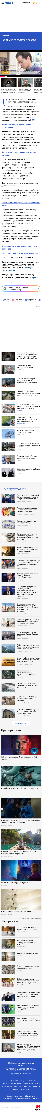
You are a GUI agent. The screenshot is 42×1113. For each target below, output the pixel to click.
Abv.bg (6, 1081)
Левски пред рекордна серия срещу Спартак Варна (28, 1019)
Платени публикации (23, 1098)
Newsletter (18, 300)
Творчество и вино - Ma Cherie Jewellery (26, 522)
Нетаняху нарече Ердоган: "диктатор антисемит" (28, 457)
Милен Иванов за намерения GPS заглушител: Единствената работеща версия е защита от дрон (28, 1047)
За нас (9, 1096)
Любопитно (20, 613)
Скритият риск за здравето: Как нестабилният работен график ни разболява (28, 621)
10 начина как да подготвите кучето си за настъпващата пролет (27, 419)
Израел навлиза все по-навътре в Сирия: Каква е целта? (27, 634)
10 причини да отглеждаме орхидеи (16, 911)
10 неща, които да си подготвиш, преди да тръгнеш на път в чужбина (18, 852)
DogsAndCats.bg (15, 1084)
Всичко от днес (21, 723)
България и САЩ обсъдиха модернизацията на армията (27, 698)
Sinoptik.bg (18, 1086)
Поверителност (8, 1098)
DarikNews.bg (33, 1081)
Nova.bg (4, 1084)
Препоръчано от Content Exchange (30, 918)
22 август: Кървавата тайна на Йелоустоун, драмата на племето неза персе (28, 660)
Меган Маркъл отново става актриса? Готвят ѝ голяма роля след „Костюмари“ (28, 994)
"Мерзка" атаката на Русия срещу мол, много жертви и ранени (28, 445)
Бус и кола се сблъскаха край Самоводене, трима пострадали (27, 686)
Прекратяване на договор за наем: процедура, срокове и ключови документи (28, 406)
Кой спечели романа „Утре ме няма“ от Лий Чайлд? (19, 758)
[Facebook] (21, 1101)
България (5, 36)
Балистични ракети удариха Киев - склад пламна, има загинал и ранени (28, 549)
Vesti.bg (9, 3)
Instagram (33, 277)
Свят (18, 501)
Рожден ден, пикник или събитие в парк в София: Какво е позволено (27, 510)
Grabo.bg (27, 1086)
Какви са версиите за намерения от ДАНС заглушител (25, 368)
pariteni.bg (19, 410)
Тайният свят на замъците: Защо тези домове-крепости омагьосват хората (28, 647)
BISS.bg (37, 1084)
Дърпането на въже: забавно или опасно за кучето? (26, 942)
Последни (26, 3)
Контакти (36, 1098)
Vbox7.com (14, 1081)
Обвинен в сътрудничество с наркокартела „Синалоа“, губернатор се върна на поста (28, 563)
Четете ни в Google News (22, 1073)
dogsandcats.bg (21, 423)
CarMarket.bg (28, 1084)
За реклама (18, 1096)
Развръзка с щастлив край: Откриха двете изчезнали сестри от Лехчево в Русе (28, 497)
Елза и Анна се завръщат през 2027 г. (16, 882)
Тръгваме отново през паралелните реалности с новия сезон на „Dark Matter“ (20, 821)
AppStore (11, 270)
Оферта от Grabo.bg (22, 525)
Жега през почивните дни (27, 953)
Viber (7, 300)
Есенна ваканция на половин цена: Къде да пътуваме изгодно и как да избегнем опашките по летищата (28, 607)
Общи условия (30, 1096)
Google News (31, 300)
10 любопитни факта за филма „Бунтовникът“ (20, 788)
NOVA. (32, 120)
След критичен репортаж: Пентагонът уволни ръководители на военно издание (27, 536)
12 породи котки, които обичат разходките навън (27, 928)
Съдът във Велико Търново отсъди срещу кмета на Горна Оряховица (28, 711)
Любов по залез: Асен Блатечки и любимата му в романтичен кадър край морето (28, 982)
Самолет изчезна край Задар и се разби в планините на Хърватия (27, 380)
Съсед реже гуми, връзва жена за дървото (20, 253)
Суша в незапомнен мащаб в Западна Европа (28, 967)
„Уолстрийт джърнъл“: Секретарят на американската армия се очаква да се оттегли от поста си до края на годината (27, 591)
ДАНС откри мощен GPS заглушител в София (26, 431)
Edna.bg (15, 1089)
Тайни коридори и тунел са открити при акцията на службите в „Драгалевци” (28, 1033)
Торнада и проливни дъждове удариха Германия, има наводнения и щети (28, 393)
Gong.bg (23, 1081)
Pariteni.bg (36, 1086)
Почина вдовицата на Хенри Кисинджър (28, 470)
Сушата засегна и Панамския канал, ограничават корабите (26, 673)
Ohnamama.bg (7, 1086)
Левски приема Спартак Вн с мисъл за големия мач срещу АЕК (28, 1007)
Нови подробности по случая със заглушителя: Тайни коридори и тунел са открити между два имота (28, 355)
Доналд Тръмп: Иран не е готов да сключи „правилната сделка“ (27, 576)
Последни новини (14, 488)
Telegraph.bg (25, 1089)
